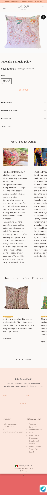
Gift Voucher (33, 438)
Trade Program (34, 435)
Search (31, 452)
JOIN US (23, 403)
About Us (32, 424)
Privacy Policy (34, 449)
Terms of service (35, 446)
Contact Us (33, 427)
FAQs (31, 433)
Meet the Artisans (35, 430)
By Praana (23, 471)
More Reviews (23, 359)
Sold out (23, 90)
